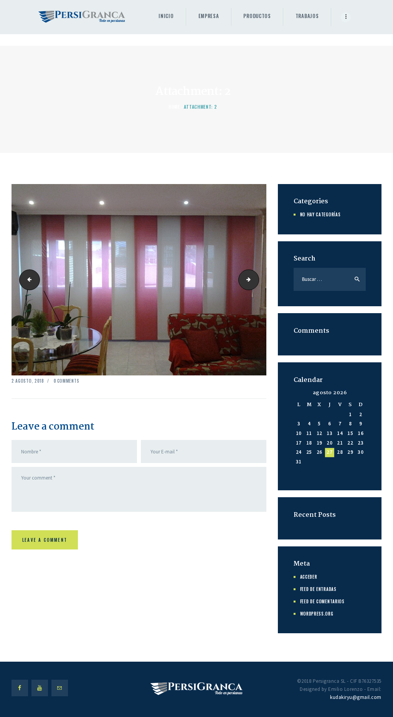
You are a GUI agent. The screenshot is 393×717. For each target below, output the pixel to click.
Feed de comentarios (322, 601)
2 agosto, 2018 (28, 381)
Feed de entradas (318, 589)
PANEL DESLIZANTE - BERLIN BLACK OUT (256, 279)
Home (174, 106)
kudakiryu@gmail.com (355, 697)
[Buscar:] (330, 279)
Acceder (308, 577)
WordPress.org (317, 614)
